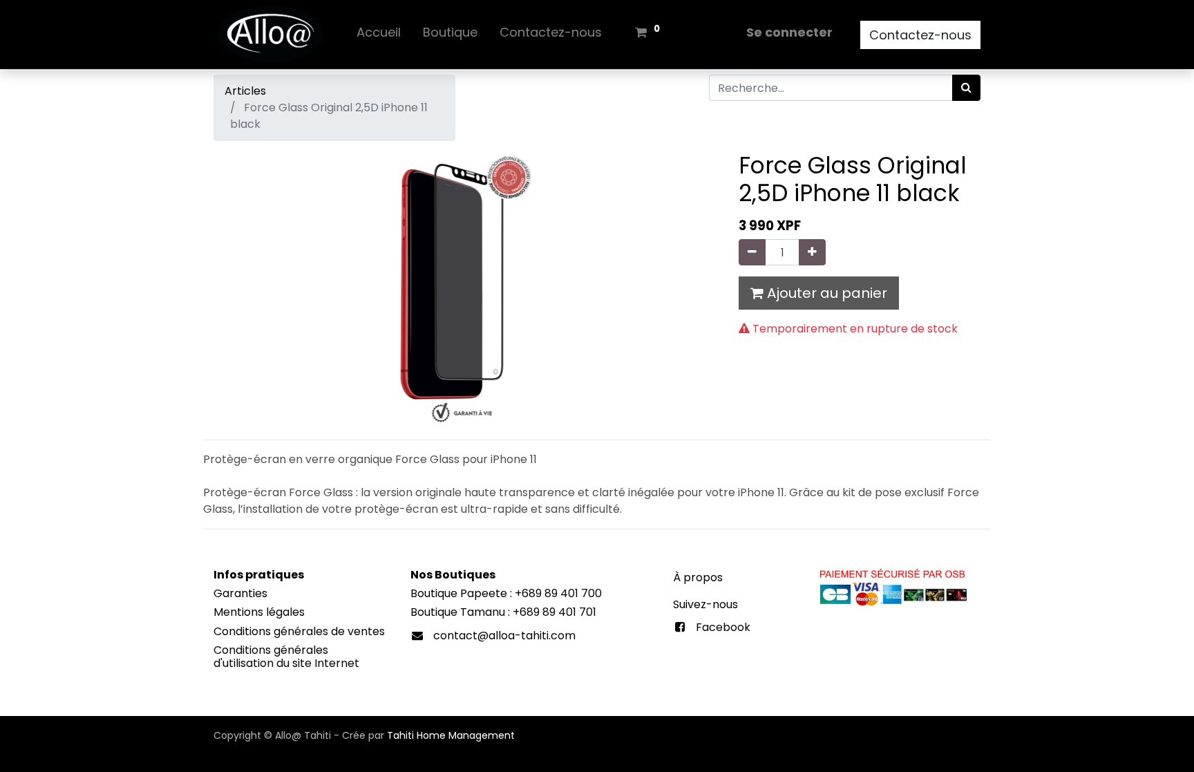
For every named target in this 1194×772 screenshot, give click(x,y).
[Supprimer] (752, 252)
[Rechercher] (966, 88)
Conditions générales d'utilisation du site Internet (286, 656)
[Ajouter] (812, 252)
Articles (245, 91)
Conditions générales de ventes (299, 631)
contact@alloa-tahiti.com (504, 635)
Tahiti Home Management (451, 735)
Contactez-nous (920, 35)
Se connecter (789, 32)
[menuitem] (379, 35)
